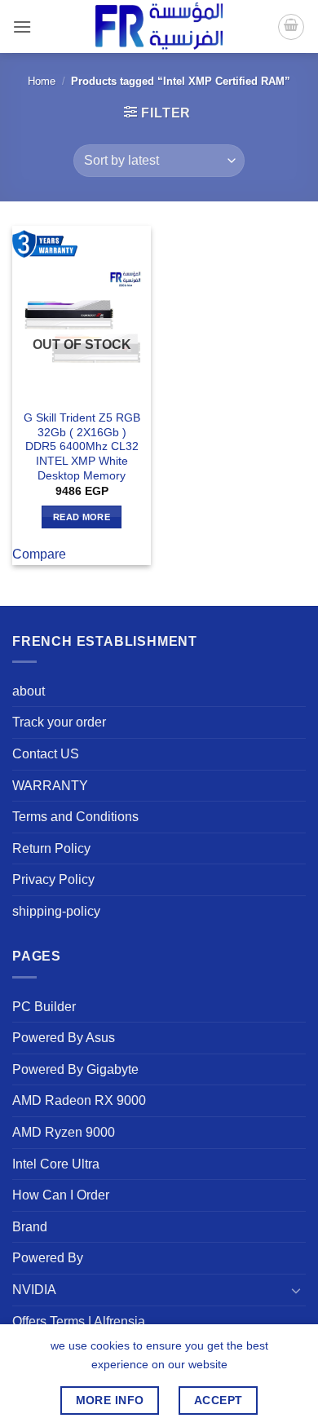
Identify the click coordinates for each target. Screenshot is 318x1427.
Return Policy (51, 848)
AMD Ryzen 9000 (63, 1132)
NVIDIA (34, 1290)
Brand (29, 1227)
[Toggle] (296, 1290)
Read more (81, 517)
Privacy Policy (53, 879)
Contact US (45, 754)
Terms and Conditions (75, 817)
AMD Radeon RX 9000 (79, 1100)
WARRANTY (50, 786)
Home (41, 81)
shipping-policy (56, 911)
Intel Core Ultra (55, 1164)
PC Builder (44, 1007)
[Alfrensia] (159, 26)
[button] (22, 26)
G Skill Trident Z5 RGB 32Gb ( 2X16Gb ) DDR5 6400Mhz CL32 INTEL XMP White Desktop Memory (82, 447)
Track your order (59, 722)
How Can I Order (60, 1195)
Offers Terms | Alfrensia (78, 1321)
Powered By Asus (63, 1038)
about (28, 691)
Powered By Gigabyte (75, 1069)
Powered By (47, 1258)
